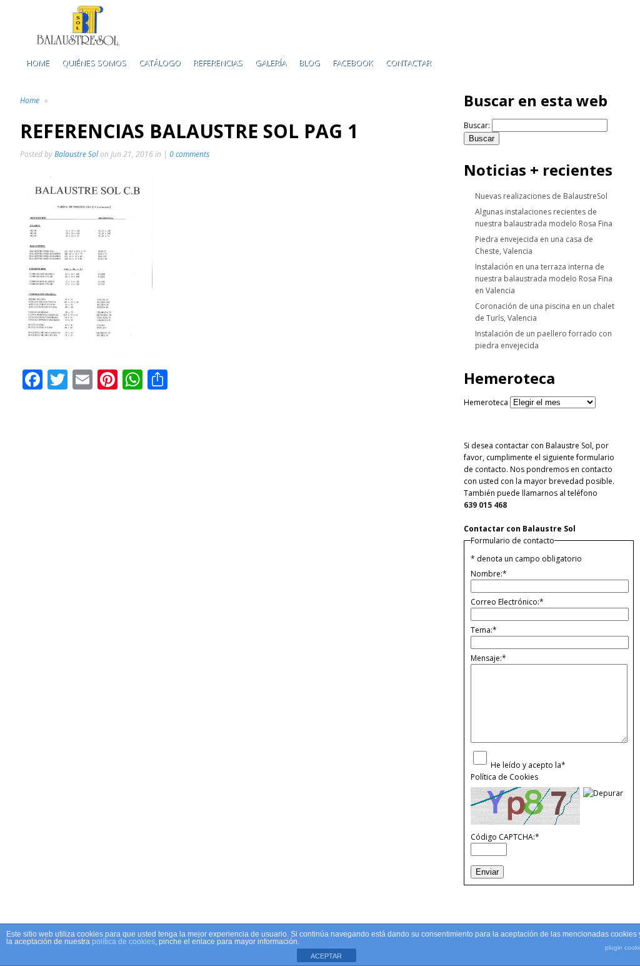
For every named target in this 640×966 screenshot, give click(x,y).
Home (37, 62)
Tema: (484, 630)
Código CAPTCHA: (505, 837)
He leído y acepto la (528, 765)
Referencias (217, 62)
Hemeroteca (486, 402)
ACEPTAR (326, 956)
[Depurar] (603, 793)
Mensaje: (488, 658)
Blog (309, 62)
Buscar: (477, 125)
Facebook (352, 62)
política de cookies (123, 941)
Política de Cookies (504, 777)
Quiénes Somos (94, 62)
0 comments (189, 154)
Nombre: (489, 573)
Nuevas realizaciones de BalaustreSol (541, 196)
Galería (270, 62)
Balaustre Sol (76, 154)
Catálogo (160, 62)
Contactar (408, 62)
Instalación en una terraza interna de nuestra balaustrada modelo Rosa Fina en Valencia (543, 278)
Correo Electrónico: (507, 601)
